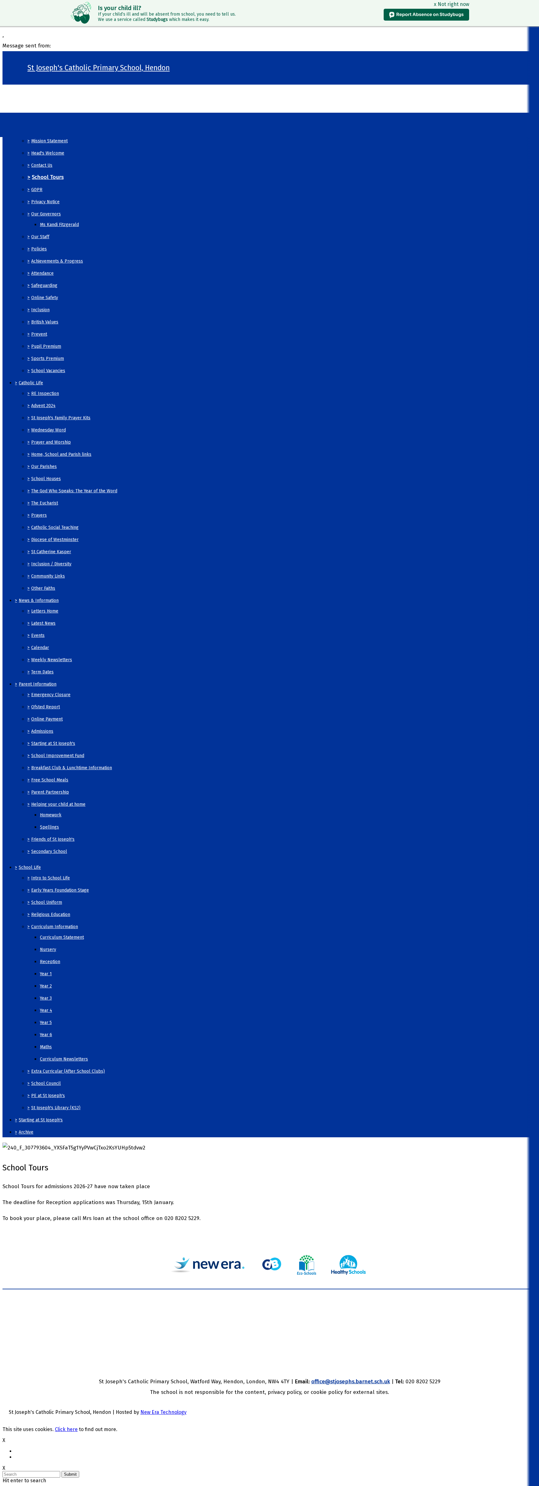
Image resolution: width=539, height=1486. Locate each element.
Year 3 (46, 998)
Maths (46, 1047)
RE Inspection (45, 393)
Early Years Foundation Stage (60, 890)
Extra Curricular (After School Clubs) (68, 1071)
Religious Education (50, 914)
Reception (50, 961)
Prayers (39, 515)
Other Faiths (43, 588)
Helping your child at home (58, 804)
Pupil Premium (46, 346)
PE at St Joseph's (48, 1095)
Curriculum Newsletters (64, 1059)
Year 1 (46, 974)
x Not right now (451, 4)
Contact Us (41, 165)
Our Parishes (44, 466)
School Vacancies (48, 370)
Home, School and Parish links (61, 454)
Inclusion (40, 309)
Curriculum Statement (62, 937)
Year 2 (46, 986)
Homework (50, 815)
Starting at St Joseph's (53, 743)
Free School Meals (49, 780)
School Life (30, 867)
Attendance (42, 273)
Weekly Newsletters (51, 659)
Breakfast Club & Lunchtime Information (71, 767)
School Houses (46, 478)
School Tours (48, 177)
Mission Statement (49, 141)
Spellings (49, 827)
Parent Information (37, 684)
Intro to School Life (50, 878)
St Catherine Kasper (51, 551)
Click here (66, 1429)
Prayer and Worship (51, 442)
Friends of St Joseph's (53, 839)
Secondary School (49, 851)
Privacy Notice (45, 201)
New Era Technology (163, 1412)
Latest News (43, 623)
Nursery (48, 949)
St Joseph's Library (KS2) (55, 1107)
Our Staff (40, 236)
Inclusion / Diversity (51, 564)
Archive (26, 1132)
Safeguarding (44, 285)
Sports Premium (47, 358)
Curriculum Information (54, 926)
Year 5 (46, 1022)
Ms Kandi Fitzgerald (59, 224)
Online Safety (44, 297)
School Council (46, 1083)
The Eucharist (44, 503)
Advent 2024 (43, 405)
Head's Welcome (47, 153)
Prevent (39, 334)
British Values (44, 322)
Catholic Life (31, 383)
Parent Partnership (50, 792)
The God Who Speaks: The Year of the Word (74, 491)
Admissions (42, 731)
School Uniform (46, 902)
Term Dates (42, 672)
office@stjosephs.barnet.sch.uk (350, 1381)
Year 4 (46, 1010)
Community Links (48, 576)
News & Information (39, 600)
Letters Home (44, 611)
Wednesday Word (48, 430)
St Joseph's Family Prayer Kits (60, 418)
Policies (39, 249)
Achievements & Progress (57, 261)
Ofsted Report (45, 707)
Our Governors (46, 214)
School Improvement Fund (57, 755)
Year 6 (46, 1034)
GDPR (36, 189)
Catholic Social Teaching (55, 527)
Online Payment (47, 719)
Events (38, 635)
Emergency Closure (50, 694)
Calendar (40, 647)
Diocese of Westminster (55, 539)
